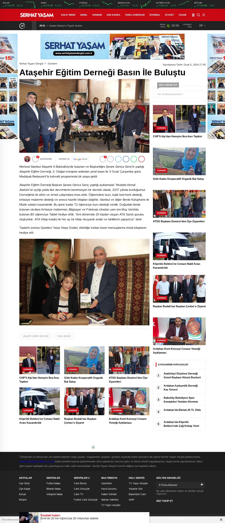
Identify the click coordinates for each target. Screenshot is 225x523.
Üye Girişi (24, 483)
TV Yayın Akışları (110, 505)
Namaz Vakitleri (109, 500)
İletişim (23, 500)
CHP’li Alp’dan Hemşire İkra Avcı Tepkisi (71, 25)
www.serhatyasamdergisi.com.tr (36, 461)
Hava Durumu (109, 489)
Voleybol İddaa (54, 494)
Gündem (97, 15)
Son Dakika (113, 15)
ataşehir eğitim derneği (35, 336)
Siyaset (169, 15)
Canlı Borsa (80, 483)
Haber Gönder (109, 494)
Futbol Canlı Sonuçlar (86, 500)
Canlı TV (78, 494)
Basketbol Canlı (137, 494)
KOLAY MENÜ (68, 15)
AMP (131, 500)
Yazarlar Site (136, 489)
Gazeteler (106, 483)
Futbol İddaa (53, 483)
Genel (84, 15)
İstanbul (155, 15)
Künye (22, 494)
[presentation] (29, 25)
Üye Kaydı (24, 489)
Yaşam (182, 15)
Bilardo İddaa (53, 489)
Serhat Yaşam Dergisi (31, 63)
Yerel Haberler (135, 15)
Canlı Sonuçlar (82, 489)
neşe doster (64, 336)
